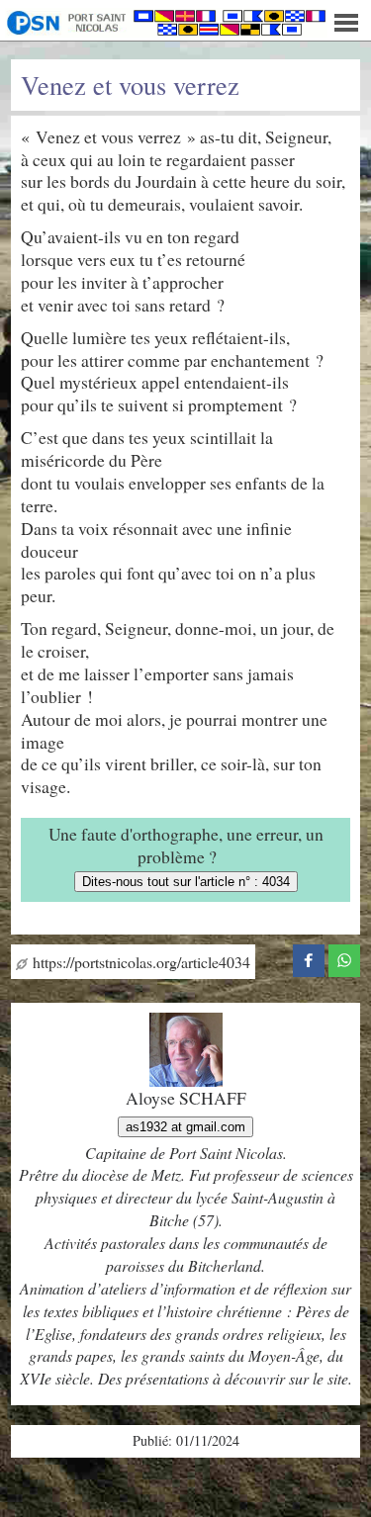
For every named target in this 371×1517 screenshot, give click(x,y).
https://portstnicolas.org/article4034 (139, 961)
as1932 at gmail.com (185, 1126)
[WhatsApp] (344, 957)
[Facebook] (309, 957)
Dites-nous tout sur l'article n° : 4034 (186, 881)
